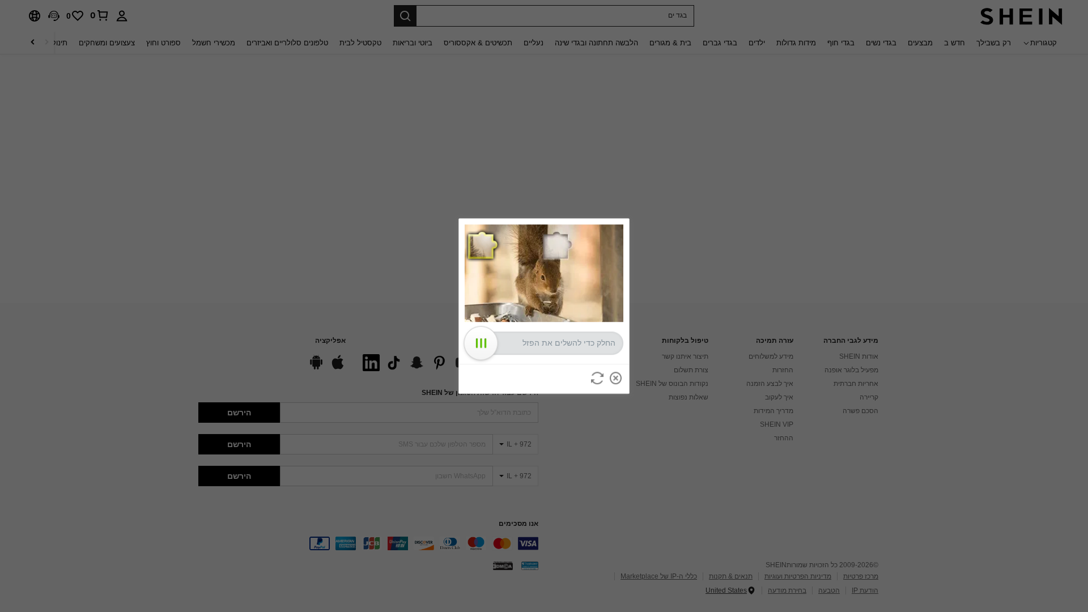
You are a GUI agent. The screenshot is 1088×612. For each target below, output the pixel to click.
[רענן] (597, 378)
